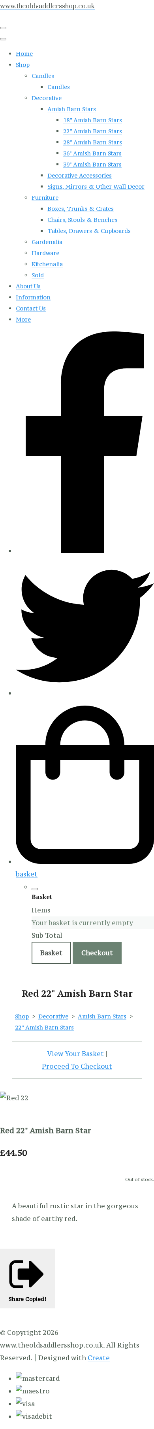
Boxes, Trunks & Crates (80, 208)
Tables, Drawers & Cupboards (89, 231)
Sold (38, 275)
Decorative (47, 98)
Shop (23, 64)
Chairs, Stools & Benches (82, 219)
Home (24, 53)
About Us (28, 286)
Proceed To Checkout (77, 1066)
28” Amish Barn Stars (92, 142)
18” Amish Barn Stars (92, 120)
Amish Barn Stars (71, 109)
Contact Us (31, 308)
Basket (51, 952)
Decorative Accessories (79, 175)
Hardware (45, 253)
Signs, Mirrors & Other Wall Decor (96, 186)
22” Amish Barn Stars (92, 131)
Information (33, 297)
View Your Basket (75, 1053)
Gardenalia (47, 242)
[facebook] (85, 550)
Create (99, 1357)
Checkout (97, 952)
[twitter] (85, 693)
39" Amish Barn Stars (92, 164)
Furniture (45, 197)
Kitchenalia (47, 264)
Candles (43, 75)
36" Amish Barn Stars (92, 153)
